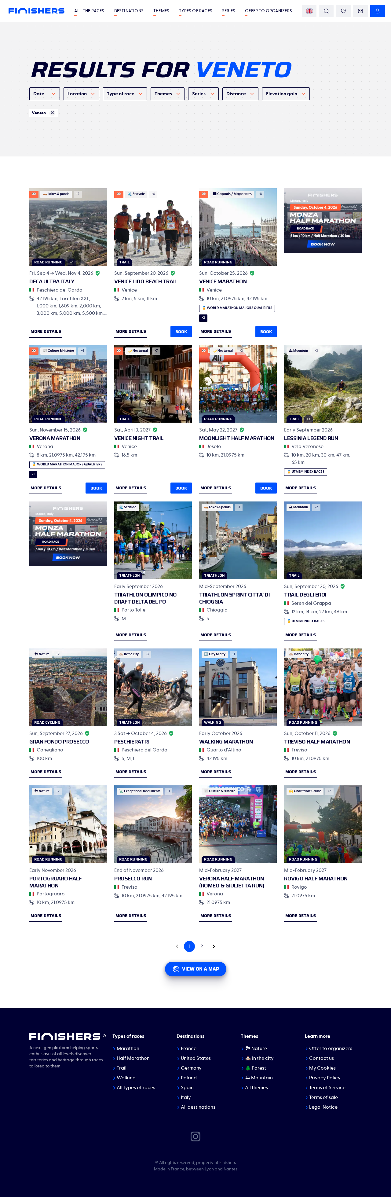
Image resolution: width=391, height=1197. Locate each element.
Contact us (321, 1058)
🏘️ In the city (259, 1058)
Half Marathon (133, 1058)
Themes (161, 11)
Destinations (129, 11)
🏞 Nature (256, 1048)
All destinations (198, 1107)
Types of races (195, 11)
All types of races (136, 1087)
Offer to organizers (268, 11)
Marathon (128, 1048)
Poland (189, 1077)
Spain (187, 1087)
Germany (191, 1068)
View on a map (200, 969)
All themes (256, 1087)
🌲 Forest (255, 1068)
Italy (186, 1097)
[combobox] (44, 93)
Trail (121, 1068)
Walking (126, 1077)
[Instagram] (195, 1136)
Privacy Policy (325, 1077)
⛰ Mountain (259, 1077)
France (188, 1048)
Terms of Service (327, 1087)
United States (196, 1058)
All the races (89, 11)
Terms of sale (323, 1097)
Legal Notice (323, 1107)
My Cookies (322, 1068)
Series (228, 11)
